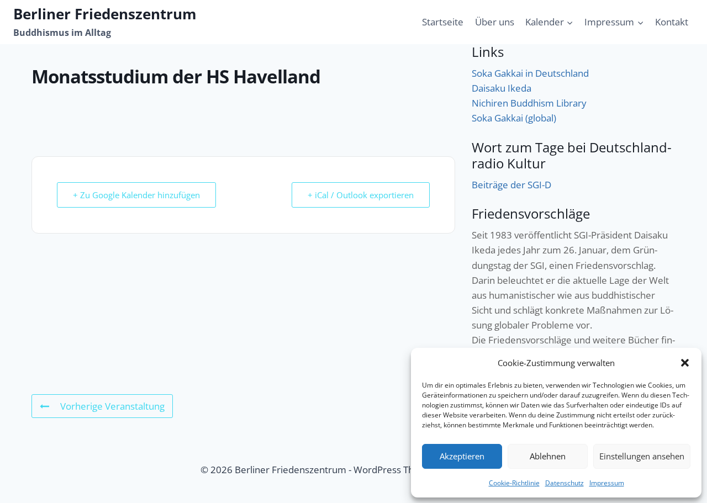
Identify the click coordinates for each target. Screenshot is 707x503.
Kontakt (671, 21)
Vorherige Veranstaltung (112, 406)
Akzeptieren (462, 456)
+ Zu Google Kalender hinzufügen (136, 194)
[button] (684, 362)
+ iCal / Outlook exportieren (361, 194)
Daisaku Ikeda (501, 88)
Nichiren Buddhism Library (529, 103)
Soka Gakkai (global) (514, 118)
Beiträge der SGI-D (511, 184)
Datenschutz (564, 483)
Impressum (606, 483)
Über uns (494, 21)
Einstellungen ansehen (641, 456)
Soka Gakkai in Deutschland (530, 73)
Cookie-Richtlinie (514, 483)
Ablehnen (548, 456)
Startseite (442, 21)
